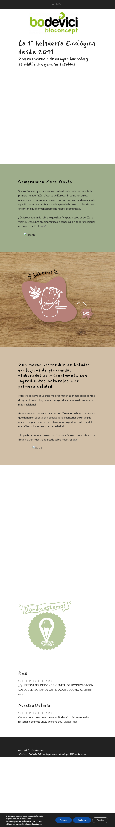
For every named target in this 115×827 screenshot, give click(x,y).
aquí (43, 226)
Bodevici (54, 23)
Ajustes (100, 820)
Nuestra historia (34, 705)
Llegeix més (70, 721)
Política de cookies (78, 754)
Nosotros (23, 754)
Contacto (33, 754)
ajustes (38, 824)
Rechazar (82, 820)
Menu (59, 4)
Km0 (22, 673)
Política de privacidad (48, 754)
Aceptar (63, 820)
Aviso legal (64, 754)
